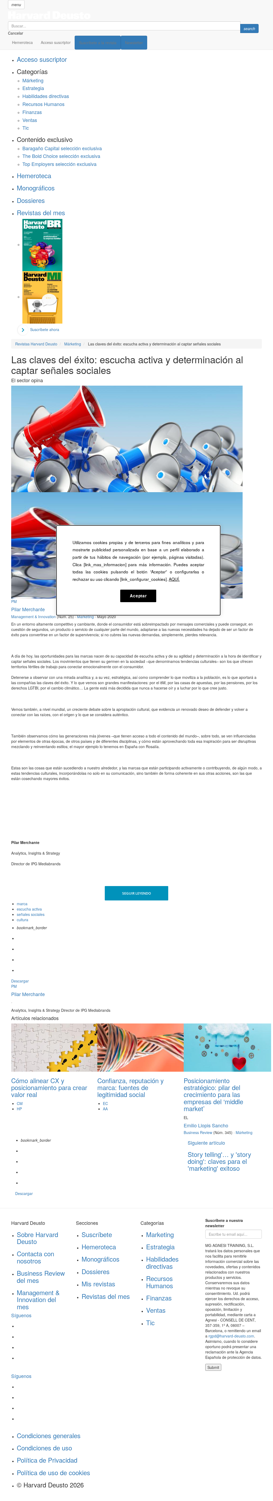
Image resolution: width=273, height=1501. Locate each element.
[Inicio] (133, 15)
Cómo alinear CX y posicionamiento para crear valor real (49, 1087)
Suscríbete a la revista (98, 42)
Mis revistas (98, 1283)
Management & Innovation (33, 616)
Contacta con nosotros (35, 1257)
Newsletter (134, 42)
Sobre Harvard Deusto (37, 1238)
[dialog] (138, 570)
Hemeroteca (22, 42)
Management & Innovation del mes (38, 1299)
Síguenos (21, 1315)
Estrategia (33, 87)
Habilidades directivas (45, 95)
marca (22, 903)
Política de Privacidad (47, 1460)
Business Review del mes (41, 1276)
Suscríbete (97, 1234)
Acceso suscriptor (56, 42)
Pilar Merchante (28, 609)
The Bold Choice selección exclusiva (61, 155)
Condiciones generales (49, 1435)
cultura (22, 919)
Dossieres (31, 200)
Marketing (160, 1234)
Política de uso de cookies (53, 1472)
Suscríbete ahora (44, 329)
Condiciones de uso (44, 1447)
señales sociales (31, 914)
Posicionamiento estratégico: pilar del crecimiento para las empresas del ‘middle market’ (213, 1094)
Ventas (29, 119)
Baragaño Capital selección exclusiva (62, 148)
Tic (25, 127)
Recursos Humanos (43, 103)
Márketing (32, 80)
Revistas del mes (41, 212)
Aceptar (138, 596)
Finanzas (32, 111)
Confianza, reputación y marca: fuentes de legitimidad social (130, 1087)
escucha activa (29, 909)
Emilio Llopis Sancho (206, 1125)
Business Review (198, 1132)
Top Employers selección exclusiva (59, 163)
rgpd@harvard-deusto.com (231, 1336)
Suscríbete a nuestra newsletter (224, 1223)
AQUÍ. (174, 579)
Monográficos (36, 187)
